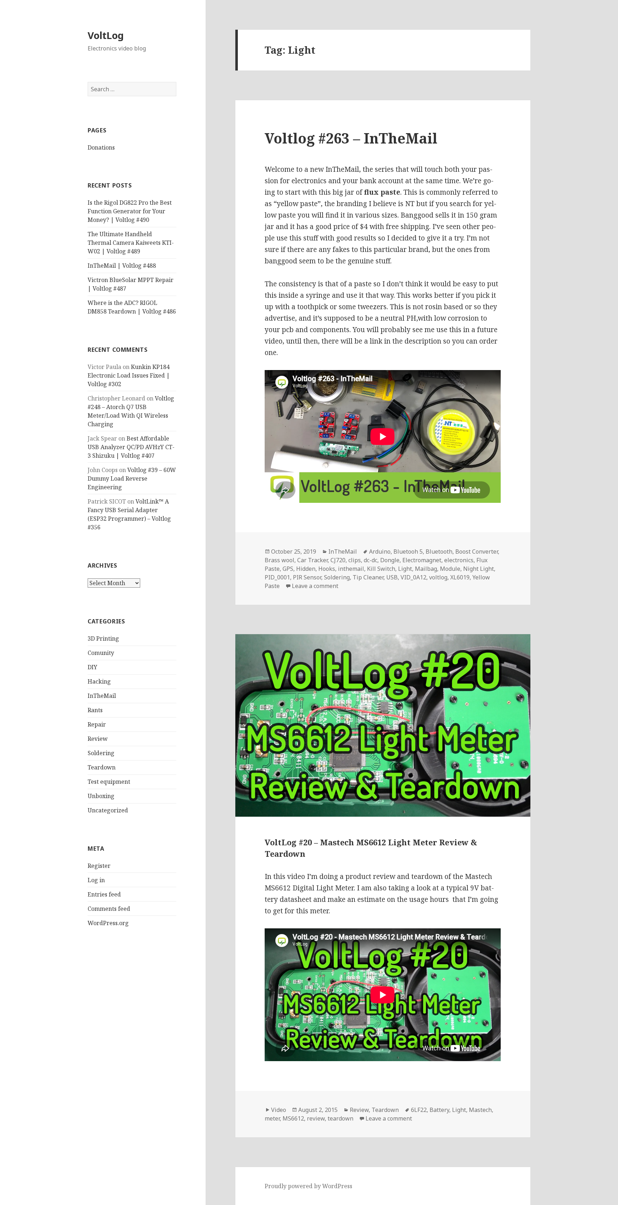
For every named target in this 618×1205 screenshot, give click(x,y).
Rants (95, 710)
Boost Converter (476, 551)
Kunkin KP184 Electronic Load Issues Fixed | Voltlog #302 (129, 375)
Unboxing (101, 796)
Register (99, 866)
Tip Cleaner (368, 577)
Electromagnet (421, 560)
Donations (101, 147)
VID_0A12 (413, 577)
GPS (288, 569)
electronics (459, 560)
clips (354, 560)
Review (98, 739)
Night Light (478, 569)
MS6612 (293, 1118)
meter (272, 1118)
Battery (439, 1110)
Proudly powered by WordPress (308, 1186)
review (316, 1118)
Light (405, 569)
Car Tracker (312, 560)
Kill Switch (381, 569)
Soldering (101, 753)
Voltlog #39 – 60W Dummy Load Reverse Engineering (132, 478)
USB (392, 577)
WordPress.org (108, 923)
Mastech (480, 1110)
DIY (92, 667)
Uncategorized (108, 810)
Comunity (101, 653)
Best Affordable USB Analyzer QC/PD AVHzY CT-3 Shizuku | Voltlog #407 (131, 447)
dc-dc (370, 560)
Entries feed (104, 894)
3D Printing (103, 638)
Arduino (380, 551)
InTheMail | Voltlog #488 (122, 265)
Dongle (389, 560)
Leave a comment (315, 586)
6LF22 (419, 1110)
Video (278, 1110)
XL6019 (460, 577)
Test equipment (109, 782)
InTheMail (102, 696)
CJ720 (337, 560)
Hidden (305, 569)
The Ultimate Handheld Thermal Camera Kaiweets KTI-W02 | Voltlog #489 (131, 242)
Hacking (99, 681)
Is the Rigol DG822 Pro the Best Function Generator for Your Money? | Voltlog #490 (130, 211)
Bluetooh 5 (408, 551)
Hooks (326, 569)
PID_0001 (277, 577)
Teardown (102, 767)
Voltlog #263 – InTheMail (351, 137)
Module (450, 569)
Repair (97, 724)
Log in (96, 880)
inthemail (351, 569)
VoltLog (106, 35)
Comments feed (109, 909)
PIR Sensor (307, 577)
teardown (340, 1118)
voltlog (438, 577)
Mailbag (426, 569)
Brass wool (279, 560)
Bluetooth (439, 551)
